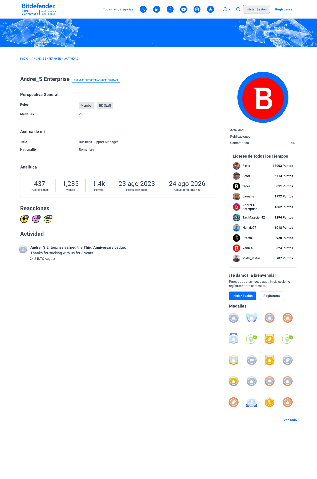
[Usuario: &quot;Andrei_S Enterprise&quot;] (23, 249)
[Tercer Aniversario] (233, 318)
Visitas (70, 189)
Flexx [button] (246, 166)
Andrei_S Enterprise (47, 247)
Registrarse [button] (272, 296)
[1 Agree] (287, 402)
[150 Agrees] (233, 339)
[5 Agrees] (287, 381)
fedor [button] (246, 186)
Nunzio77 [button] (249, 227)
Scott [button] (246, 176)
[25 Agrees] (233, 381)
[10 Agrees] (251, 381)
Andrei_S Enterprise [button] (250, 207)
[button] (236, 166)
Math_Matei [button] (251, 258)
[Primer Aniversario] (287, 318)
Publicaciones (40, 189)
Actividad (237, 130)
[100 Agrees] (233, 360)
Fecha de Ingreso (137, 189)
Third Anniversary (98, 247)
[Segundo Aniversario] (269, 318)
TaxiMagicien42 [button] (254, 217)
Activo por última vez (187, 189)
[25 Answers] (269, 339)
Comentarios (263, 143)
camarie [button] (248, 196)
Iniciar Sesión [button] (243, 296)
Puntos (98, 189)
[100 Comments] (251, 360)
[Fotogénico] (251, 402)
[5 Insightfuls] (287, 339)
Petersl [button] (247, 238)
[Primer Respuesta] (233, 402)
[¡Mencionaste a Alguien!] (269, 402)
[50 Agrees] (269, 360)
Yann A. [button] (248, 248)
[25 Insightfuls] (251, 339)
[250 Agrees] (251, 318)
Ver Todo (290, 420)
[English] (39, 9)
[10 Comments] (269, 381)
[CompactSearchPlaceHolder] (238, 9)
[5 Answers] (287, 360)
